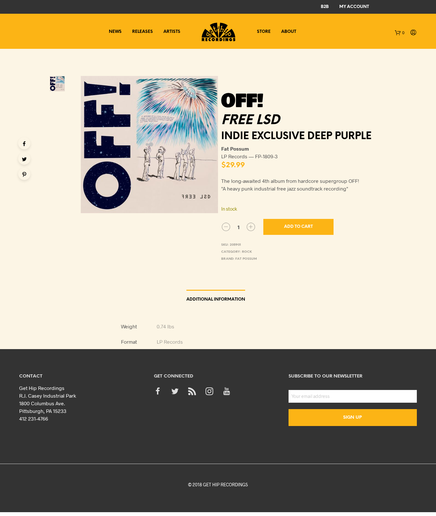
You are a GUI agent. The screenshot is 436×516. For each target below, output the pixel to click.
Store (264, 32)
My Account (354, 7)
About (288, 32)
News (115, 32)
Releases (142, 32)
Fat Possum (246, 259)
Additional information (215, 299)
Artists (171, 32)
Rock (247, 252)
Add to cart (298, 227)
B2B (325, 7)
